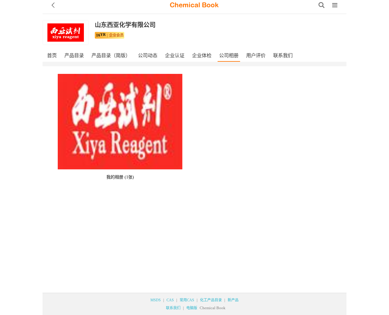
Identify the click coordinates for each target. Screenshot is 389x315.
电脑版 (191, 308)
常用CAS (187, 300)
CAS (170, 300)
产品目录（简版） (110, 55)
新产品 (233, 300)
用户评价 (256, 55)
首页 (52, 55)
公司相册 (229, 55)
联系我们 (283, 55)
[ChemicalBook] (194, 5)
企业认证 (174, 55)
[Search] (321, 5)
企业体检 (202, 55)
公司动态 (147, 55)
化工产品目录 (211, 300)
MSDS (155, 300)
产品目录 (74, 55)
